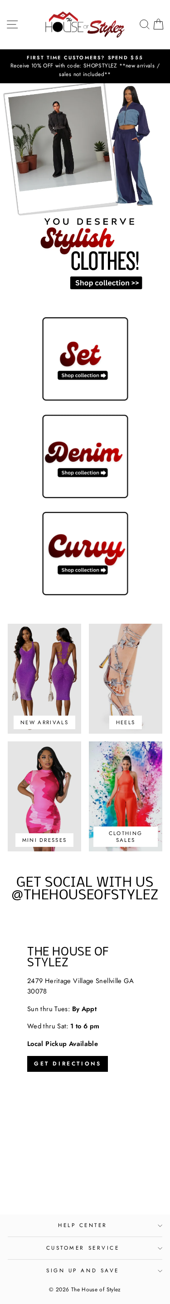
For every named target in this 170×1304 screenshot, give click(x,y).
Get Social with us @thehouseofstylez (85, 889)
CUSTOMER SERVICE (83, 1247)
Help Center (82, 1225)
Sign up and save (82, 1270)
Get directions (67, 1064)
